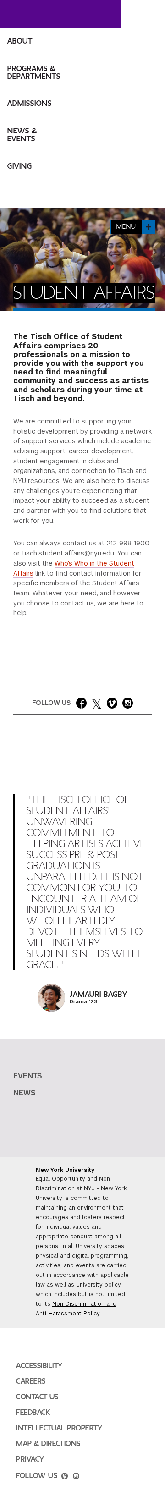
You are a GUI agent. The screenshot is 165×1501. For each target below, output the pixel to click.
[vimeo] (112, 705)
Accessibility (39, 1365)
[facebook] (81, 705)
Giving (19, 166)
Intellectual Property (59, 1428)
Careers (31, 1381)
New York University (65, 1170)
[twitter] (97, 705)
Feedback (33, 1412)
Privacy (30, 1459)
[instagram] (127, 705)
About (20, 41)
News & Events (22, 135)
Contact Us (37, 1397)
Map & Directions (48, 1443)
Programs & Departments (33, 72)
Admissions (29, 103)
